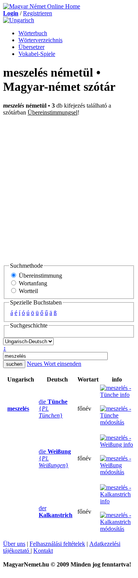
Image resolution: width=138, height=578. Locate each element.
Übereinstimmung (39, 275)
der (55, 511)
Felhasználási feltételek (57, 543)
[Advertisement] (69, 189)
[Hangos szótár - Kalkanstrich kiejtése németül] (36, 511)
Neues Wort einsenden (54, 363)
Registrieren (37, 13)
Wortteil (27, 291)
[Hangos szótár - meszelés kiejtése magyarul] (5, 408)
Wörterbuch (32, 33)
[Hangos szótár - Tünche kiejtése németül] (36, 408)
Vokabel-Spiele (36, 54)
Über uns (14, 543)
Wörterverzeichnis (40, 40)
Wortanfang (32, 283)
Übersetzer (31, 47)
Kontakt (43, 550)
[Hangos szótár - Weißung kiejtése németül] (36, 458)
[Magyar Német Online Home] (41, 6)
